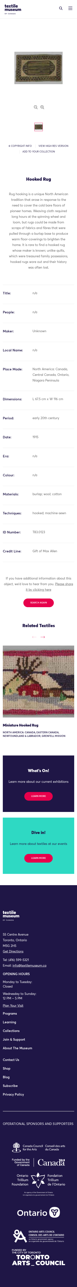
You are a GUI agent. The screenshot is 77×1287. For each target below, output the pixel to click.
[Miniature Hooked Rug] (38, 681)
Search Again (38, 603)
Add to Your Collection (38, 152)
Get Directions (13, 951)
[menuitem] (38, 1015)
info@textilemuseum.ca (29, 965)
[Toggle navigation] (61, 8)
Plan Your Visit (13, 1006)
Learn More (38, 796)
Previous (34, 637)
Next (43, 637)
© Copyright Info (20, 146)
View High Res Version (53, 146)
